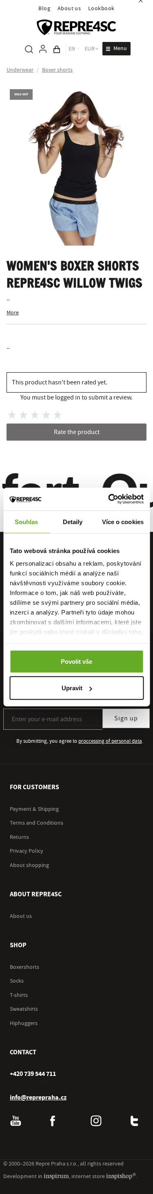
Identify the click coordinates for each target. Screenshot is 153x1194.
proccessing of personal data (110, 741)
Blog (44, 8)
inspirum (56, 1176)
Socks (17, 981)
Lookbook (101, 8)
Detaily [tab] (73, 521)
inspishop (121, 1176)
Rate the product (77, 432)
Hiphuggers (24, 1023)
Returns (19, 837)
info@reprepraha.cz (38, 1097)
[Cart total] (57, 49)
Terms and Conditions (36, 823)
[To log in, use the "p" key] (42, 49)
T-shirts (19, 995)
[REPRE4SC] (76, 27)
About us (69, 8)
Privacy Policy (26, 851)
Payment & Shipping (34, 809)
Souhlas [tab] (26, 521)
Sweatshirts (24, 1009)
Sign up (126, 718)
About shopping (29, 865)
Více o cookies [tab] (123, 521)
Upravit (72, 688)
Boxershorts (24, 967)
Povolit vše (76, 661)
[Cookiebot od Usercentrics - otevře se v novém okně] (109, 499)
